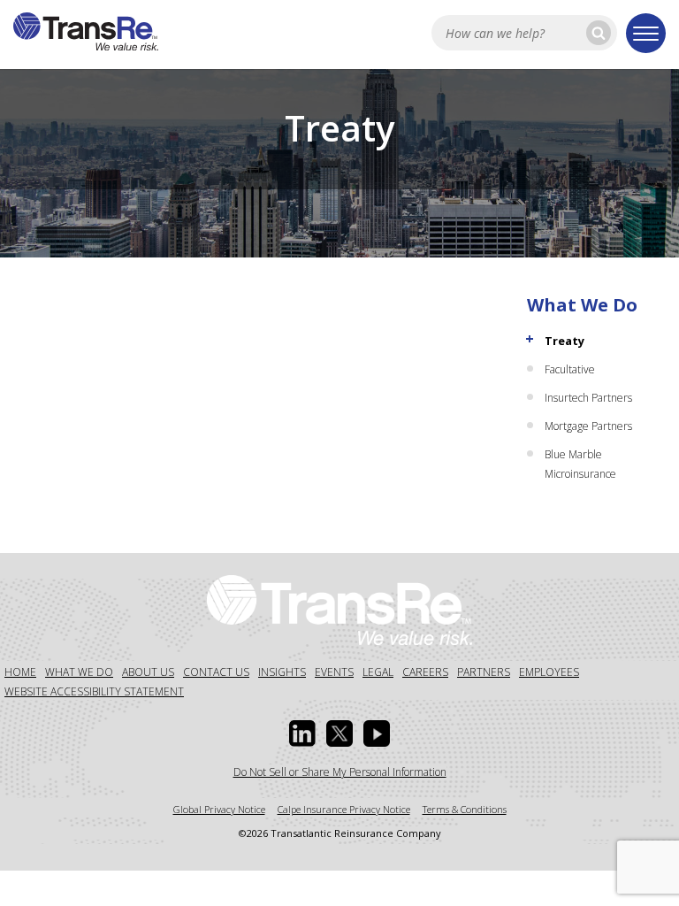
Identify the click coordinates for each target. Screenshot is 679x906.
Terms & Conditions (465, 809)
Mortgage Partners (588, 426)
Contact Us (216, 672)
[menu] (646, 33)
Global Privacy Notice (219, 809)
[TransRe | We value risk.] (85, 45)
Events (334, 672)
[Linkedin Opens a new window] (302, 733)
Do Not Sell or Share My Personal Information (339, 771)
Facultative (570, 369)
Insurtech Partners (588, 397)
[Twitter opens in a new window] (339, 733)
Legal (377, 672)
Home (20, 672)
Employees (549, 672)
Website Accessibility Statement (94, 691)
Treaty (564, 341)
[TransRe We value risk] (339, 608)
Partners (483, 672)
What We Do (582, 305)
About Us (148, 672)
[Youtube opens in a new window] (376, 733)
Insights (282, 672)
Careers (425, 672)
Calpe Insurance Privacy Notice (344, 809)
